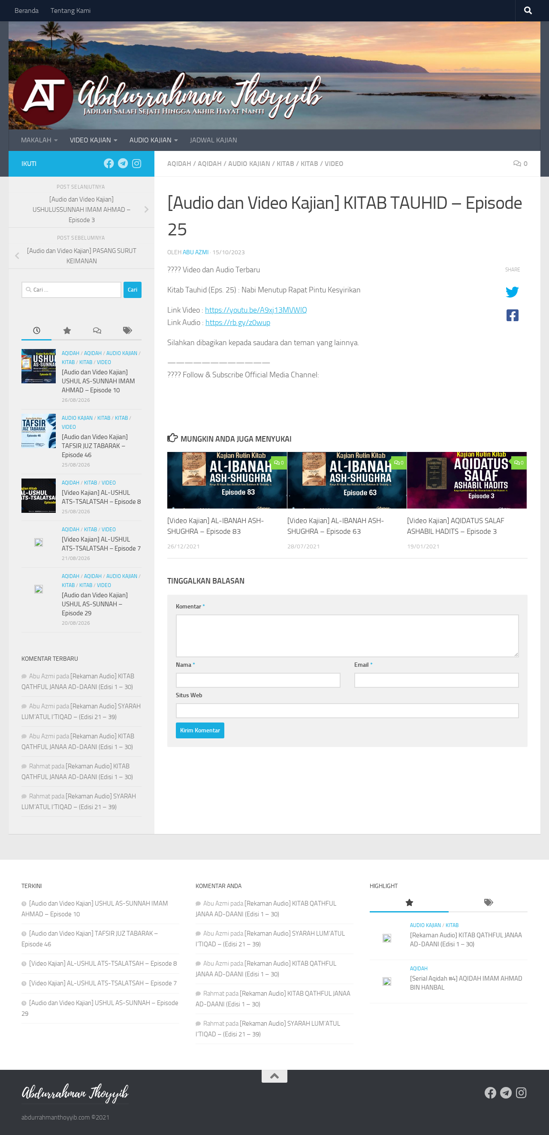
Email (363, 664)
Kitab (285, 164)
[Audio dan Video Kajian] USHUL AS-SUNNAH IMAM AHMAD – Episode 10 (98, 381)
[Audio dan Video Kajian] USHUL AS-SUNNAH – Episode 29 (95, 604)
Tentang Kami (70, 10)
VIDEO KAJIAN (90, 140)
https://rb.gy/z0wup (237, 322)
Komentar (190, 606)
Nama (185, 664)
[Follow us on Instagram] (136, 163)
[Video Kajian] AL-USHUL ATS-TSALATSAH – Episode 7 (103, 983)
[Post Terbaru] (36, 331)
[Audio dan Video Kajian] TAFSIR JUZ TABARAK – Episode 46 (95, 446)
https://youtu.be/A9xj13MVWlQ (256, 310)
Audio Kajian (249, 164)
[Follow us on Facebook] (109, 163)
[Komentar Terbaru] (96, 331)
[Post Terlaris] (66, 331)
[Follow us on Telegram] (123, 163)
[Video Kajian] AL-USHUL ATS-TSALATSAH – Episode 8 (103, 963)
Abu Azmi (195, 252)
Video (334, 164)
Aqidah (179, 164)
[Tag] (127, 331)
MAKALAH (36, 140)
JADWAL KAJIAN (213, 140)
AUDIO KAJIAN (151, 140)
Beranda (27, 10)
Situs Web (189, 695)
